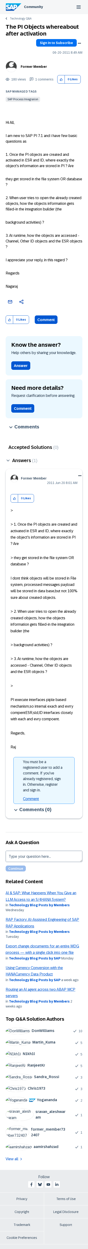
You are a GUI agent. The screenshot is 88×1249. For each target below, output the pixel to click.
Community (33, 7)
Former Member (34, 66)
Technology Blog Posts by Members (39, 905)
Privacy (21, 1199)
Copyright (22, 1212)
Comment (46, 320)
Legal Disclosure (66, 1212)
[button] (61, 79)
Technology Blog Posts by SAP (35, 958)
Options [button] (79, 43)
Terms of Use (66, 1199)
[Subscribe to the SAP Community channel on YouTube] (48, 1184)
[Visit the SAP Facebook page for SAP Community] (31, 1184)
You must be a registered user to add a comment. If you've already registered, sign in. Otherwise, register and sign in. (42, 776)
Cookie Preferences (22, 1238)
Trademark (22, 1225)
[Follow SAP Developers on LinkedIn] (57, 1184)
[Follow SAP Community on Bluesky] (40, 1184)
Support (66, 1225)
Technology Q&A (20, 18)
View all (12, 1159)
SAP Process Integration (23, 99)
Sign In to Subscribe (56, 43)
